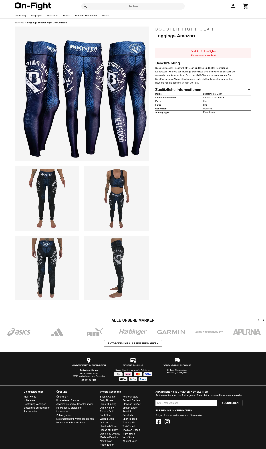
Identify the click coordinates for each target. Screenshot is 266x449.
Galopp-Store (107, 418)
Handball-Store (108, 426)
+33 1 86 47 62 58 (88, 379)
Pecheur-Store (130, 396)
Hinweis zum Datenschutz (70, 422)
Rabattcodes (31, 411)
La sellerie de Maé (110, 433)
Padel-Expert (107, 444)
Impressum (62, 411)
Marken (105, 15)
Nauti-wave (106, 441)
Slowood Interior (131, 404)
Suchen (133, 6)
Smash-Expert (130, 407)
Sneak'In (127, 411)
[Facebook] (158, 422)
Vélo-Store (128, 437)
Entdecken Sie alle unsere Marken (133, 343)
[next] (264, 320)
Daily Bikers (106, 400)
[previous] (258, 320)
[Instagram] (167, 422)
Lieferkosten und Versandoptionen (75, 418)
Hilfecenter (30, 400)
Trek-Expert (129, 426)
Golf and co (106, 422)
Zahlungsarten (64, 415)
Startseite (19, 22)
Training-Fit (129, 422)
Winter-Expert (130, 441)
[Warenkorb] (246, 6)
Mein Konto (30, 396)
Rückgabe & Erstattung (69, 407)
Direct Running (108, 404)
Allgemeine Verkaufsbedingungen (74, 404)
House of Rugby (109, 430)
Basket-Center (108, 396)
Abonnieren (230, 403)
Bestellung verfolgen (35, 404)
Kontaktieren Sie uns (89, 370)
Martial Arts (52, 15)
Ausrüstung (20, 15)
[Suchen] (85, 6)
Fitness (66, 15)
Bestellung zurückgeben (177, 372)
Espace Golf (106, 411)
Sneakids (128, 415)
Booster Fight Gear (184, 29)
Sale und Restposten (86, 15)
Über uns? (62, 396)
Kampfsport (36, 15)
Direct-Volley (107, 407)
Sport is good (130, 418)
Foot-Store (105, 415)
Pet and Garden (131, 400)
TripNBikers (129, 433)
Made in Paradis (109, 437)
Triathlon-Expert (131, 430)
